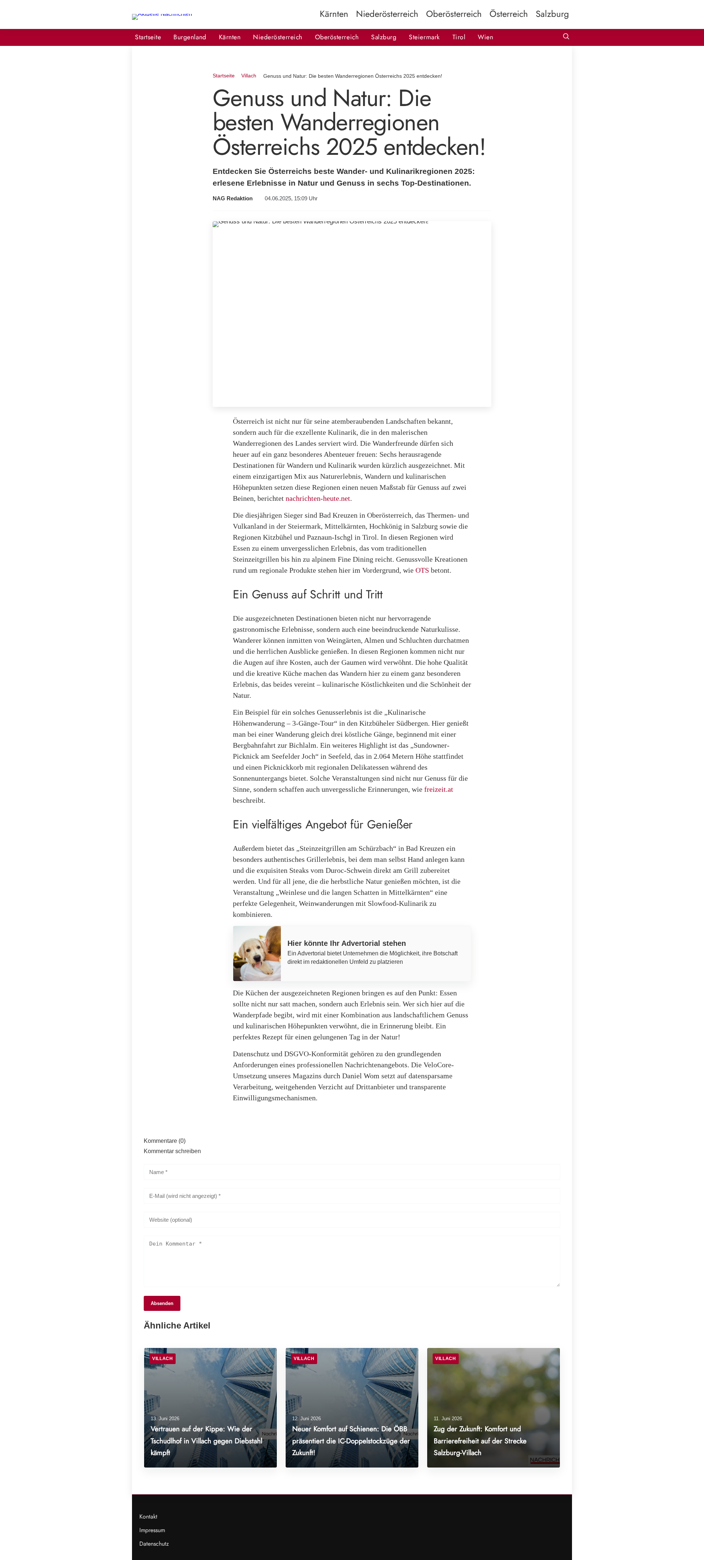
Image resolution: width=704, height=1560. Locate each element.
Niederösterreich (387, 13)
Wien (485, 37)
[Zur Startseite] (162, 14)
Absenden (162, 1303)
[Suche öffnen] (566, 37)
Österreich (508, 13)
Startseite (148, 37)
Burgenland (189, 37)
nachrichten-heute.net (318, 498)
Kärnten (334, 13)
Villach (248, 76)
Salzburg (552, 13)
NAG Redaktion (233, 198)
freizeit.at (438, 789)
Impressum (152, 1530)
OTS (422, 570)
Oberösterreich (454, 13)
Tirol (459, 37)
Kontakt (148, 1516)
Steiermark (424, 37)
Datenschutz (154, 1543)
